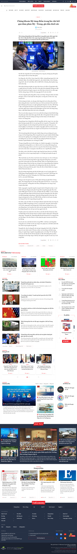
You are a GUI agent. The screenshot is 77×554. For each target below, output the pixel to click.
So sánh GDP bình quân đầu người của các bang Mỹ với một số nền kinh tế (68, 284)
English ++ (54, 1)
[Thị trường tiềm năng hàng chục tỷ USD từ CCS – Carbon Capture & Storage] (9, 433)
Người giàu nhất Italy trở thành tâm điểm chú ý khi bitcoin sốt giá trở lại (68, 296)
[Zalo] (68, 1)
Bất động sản (56, 10)
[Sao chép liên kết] (55, 33)
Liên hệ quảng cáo (41, 538)
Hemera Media (20, 547)
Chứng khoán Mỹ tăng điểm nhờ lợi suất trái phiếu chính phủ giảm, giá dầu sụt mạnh (36, 335)
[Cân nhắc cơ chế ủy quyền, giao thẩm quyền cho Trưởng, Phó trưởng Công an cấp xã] (38, 439)
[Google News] (75, 1)
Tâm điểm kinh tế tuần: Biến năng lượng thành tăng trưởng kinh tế (45, 399)
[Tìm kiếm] (5, 6)
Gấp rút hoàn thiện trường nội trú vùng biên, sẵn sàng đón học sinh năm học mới (67, 459)
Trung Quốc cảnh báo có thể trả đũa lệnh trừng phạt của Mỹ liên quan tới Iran (37, 309)
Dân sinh (67, 10)
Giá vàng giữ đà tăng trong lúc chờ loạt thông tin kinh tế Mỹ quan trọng (44, 368)
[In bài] (19, 33)
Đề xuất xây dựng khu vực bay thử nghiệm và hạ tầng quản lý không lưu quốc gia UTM (67, 441)
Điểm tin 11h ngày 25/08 (69, 397)
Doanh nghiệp (48, 10)
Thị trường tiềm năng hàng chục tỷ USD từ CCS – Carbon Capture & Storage (8, 441)
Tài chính (21, 10)
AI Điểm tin (66, 383)
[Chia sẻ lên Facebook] (48, 33)
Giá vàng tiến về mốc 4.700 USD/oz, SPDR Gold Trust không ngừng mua (68, 308)
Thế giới (62, 10)
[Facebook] (63, 1)
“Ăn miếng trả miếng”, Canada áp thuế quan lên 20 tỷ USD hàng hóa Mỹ (36, 296)
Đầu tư (16, 10)
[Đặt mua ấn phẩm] (72, 5)
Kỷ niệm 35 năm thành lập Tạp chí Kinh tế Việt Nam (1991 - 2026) (28, 484)
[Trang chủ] (6, 10)
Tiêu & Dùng (30, 1)
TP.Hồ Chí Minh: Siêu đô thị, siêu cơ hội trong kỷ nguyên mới (10, 270)
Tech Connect (47, 1)
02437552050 (33, 535)
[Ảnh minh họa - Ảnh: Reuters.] (38, 42)
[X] (66, 1)
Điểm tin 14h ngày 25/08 (69, 388)
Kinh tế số (27, 10)
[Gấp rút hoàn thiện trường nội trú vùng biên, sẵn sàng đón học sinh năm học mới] (67, 451)
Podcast (41, 383)
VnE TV (39, 1)
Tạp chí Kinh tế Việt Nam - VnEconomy (68, 548)
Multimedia (6, 383)
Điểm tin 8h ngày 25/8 (69, 405)
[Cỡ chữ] (22, 33)
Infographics (46, 383)
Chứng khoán (22, 1)
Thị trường (41, 10)
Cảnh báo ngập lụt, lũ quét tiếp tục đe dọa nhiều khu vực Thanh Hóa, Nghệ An (8, 459)
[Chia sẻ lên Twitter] (51, 33)
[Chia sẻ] (57, 33)
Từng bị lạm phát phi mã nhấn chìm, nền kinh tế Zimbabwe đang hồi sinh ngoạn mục (36, 283)
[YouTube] (70, 1)
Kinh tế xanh (34, 10)
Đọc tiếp (5, 279)
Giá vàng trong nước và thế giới (48, 483)
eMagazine (51, 383)
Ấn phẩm (66, 315)
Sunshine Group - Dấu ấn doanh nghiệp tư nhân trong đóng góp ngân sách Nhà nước (29, 270)
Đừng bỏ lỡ (5, 352)
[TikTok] (73, 1)
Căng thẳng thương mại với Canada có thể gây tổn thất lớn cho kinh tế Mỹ (68, 302)
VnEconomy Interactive (66, 482)
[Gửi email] (53, 33)
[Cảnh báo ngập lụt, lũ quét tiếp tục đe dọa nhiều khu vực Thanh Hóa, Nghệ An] (9, 451)
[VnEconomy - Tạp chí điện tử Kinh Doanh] (38, 503)
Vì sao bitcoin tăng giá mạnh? (67, 289)
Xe (35, 1)
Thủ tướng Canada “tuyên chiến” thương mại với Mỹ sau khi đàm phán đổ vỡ (27, 368)
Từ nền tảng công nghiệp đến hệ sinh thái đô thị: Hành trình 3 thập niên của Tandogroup (45, 416)
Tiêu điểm (11, 10)
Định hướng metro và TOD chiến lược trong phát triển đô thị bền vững (9, 484)
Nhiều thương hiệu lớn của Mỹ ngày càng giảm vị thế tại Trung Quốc (37, 322)
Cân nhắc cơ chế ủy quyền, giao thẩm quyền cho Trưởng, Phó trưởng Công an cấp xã (38, 453)
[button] (38, 377)
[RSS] (65, 538)
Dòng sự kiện (38, 468)
